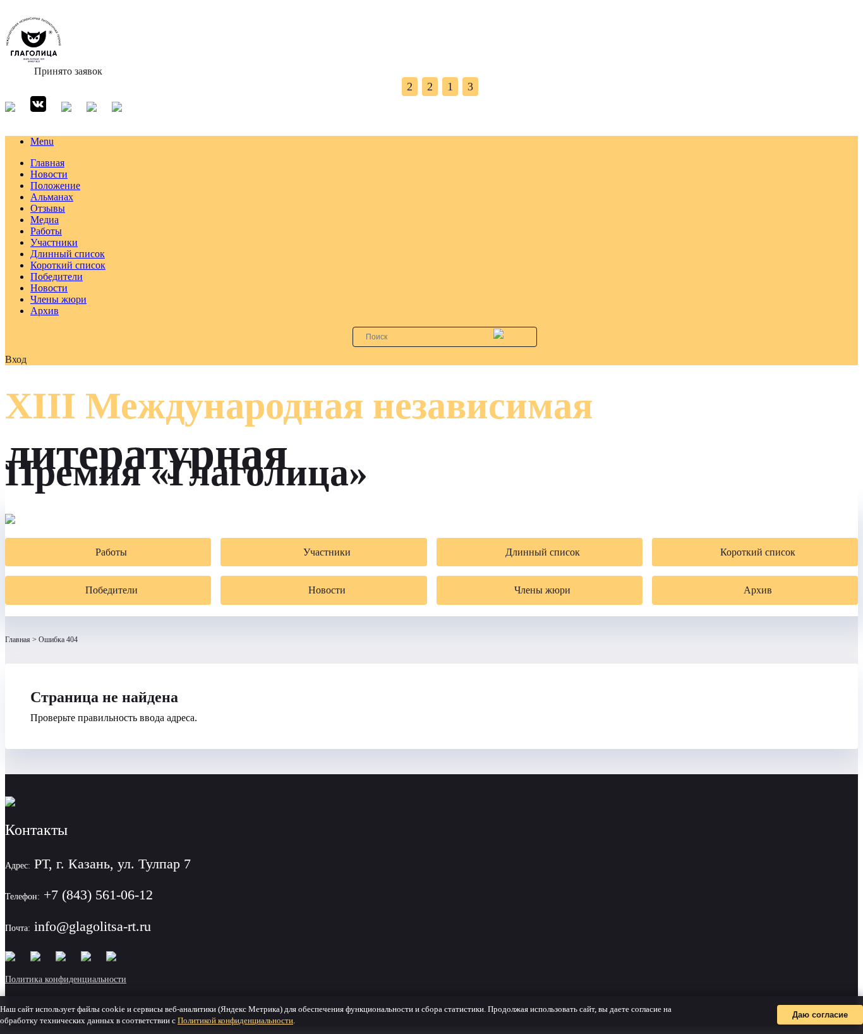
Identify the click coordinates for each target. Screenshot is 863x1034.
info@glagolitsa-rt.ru (92, 926)
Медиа (44, 219)
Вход (16, 359)
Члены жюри (58, 299)
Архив (44, 310)
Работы (46, 231)
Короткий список (68, 265)
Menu (42, 141)
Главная (47, 162)
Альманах (51, 197)
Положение (55, 185)
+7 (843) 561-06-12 (98, 895)
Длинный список (67, 253)
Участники (54, 242)
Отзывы (47, 208)
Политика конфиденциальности (65, 979)
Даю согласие (820, 1014)
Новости (49, 174)
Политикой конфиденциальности (235, 1020)
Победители (56, 276)
